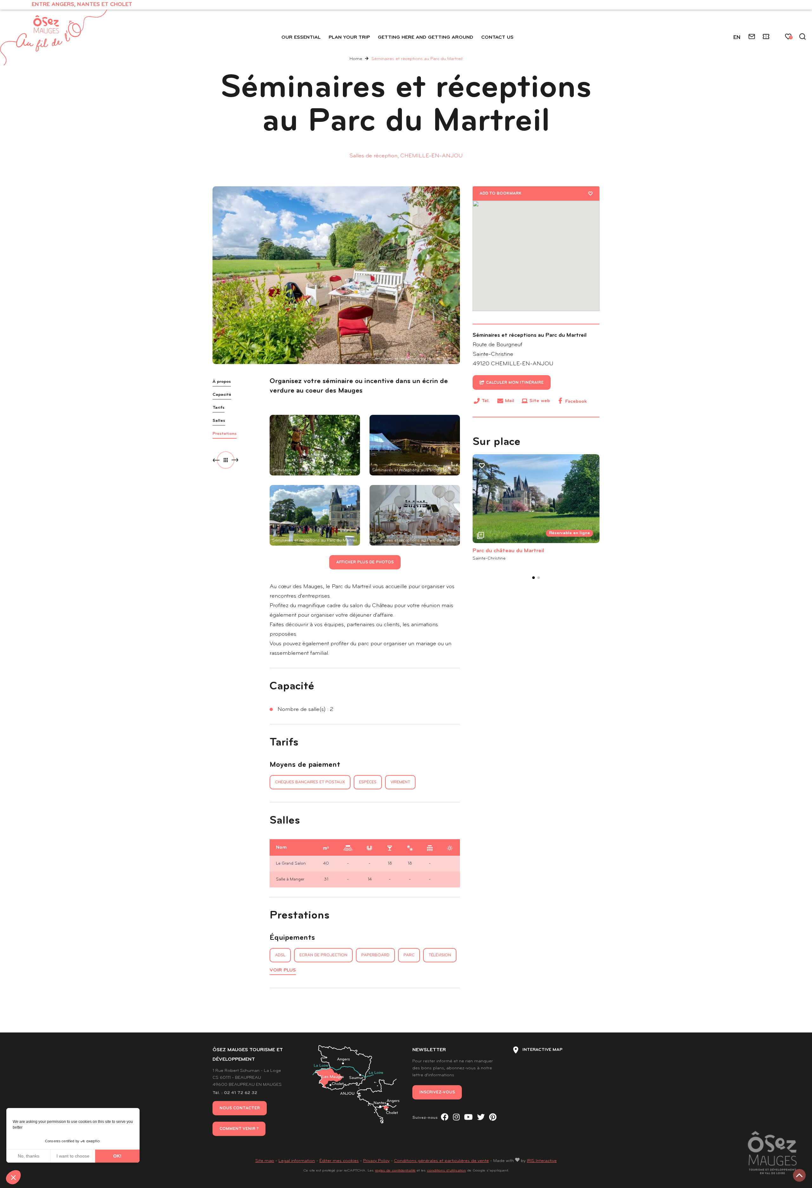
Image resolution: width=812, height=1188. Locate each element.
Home (356, 58)
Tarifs (219, 407)
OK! (117, 1155)
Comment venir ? (239, 1129)
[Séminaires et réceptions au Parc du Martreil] (336, 275)
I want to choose (72, 1155)
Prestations (225, 433)
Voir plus (283, 970)
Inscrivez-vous (437, 1092)
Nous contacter (239, 1108)
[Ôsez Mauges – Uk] (53, 37)
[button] (13, 1177)
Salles (219, 420)
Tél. (485, 402)
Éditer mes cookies (339, 1160)
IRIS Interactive (542, 1160)
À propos (222, 381)
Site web (539, 400)
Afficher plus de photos (365, 562)
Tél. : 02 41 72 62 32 (235, 1093)
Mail (509, 400)
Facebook (576, 401)
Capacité (222, 394)
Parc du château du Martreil (508, 551)
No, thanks (28, 1155)
